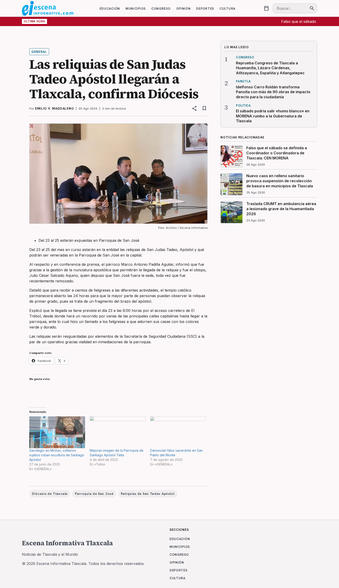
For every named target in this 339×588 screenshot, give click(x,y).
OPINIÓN (183, 8)
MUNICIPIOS (135, 8)
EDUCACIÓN (110, 8)
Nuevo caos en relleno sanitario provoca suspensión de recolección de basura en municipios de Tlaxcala (279, 180)
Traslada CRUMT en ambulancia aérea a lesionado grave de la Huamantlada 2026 (281, 208)
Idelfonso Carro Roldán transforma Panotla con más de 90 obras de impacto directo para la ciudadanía (273, 92)
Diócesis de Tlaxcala (50, 494)
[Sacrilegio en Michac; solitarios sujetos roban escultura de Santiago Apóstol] (57, 432)
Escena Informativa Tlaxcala (67, 543)
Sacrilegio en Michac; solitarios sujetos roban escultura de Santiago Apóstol (56, 455)
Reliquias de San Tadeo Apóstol (148, 494)
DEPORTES (205, 8)
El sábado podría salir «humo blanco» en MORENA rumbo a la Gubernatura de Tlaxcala (272, 116)
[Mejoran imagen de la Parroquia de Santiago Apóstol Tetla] (118, 432)
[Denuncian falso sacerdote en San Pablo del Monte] (178, 432)
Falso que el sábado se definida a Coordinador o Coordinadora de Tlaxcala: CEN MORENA (276, 153)
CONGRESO (161, 8)
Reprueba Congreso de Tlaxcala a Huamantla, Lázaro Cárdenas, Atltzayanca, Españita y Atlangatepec (270, 68)
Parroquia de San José (94, 494)
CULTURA (227, 8)
